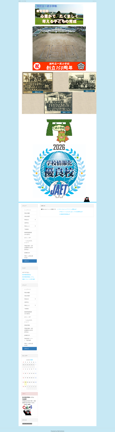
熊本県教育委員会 (26, 274)
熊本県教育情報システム (28, 277)
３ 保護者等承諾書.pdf (64, 214)
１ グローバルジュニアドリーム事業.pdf (66, 209)
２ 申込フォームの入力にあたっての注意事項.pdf (71, 211)
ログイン (94, 1)
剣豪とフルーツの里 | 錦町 (28, 279)
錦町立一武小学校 (22, 1)
